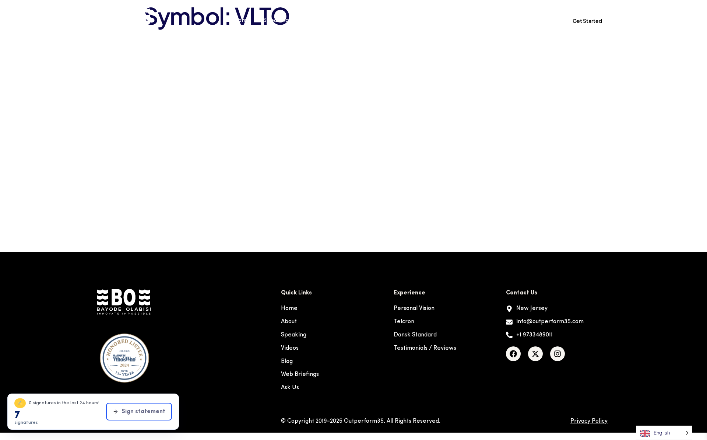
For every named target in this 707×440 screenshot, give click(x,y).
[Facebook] (513, 353)
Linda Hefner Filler (182, 156)
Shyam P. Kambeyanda (192, 175)
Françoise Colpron (183, 79)
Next (553, 232)
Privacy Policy (589, 421)
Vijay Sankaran (175, 214)
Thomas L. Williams (183, 194)
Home (242, 21)
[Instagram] (557, 353)
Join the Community (518, 21)
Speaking (276, 21)
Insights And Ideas (445, 21)
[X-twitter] (535, 353)
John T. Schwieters (183, 137)
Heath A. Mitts (174, 99)
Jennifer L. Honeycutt (189, 118)
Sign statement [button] (143, 412)
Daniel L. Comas (178, 60)
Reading (397, 21)
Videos (364, 21)
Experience (317, 21)
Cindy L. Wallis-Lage (187, 41)
